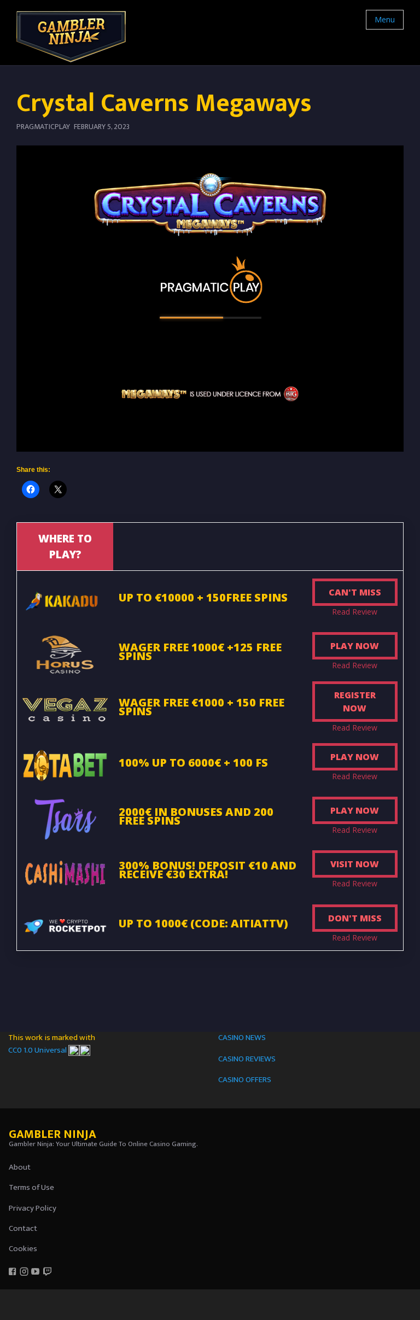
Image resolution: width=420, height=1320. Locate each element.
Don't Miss (355, 918)
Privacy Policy (32, 1208)
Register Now (355, 701)
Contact (23, 1228)
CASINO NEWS (242, 1037)
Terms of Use (31, 1187)
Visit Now (354, 864)
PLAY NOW (354, 646)
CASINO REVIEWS (247, 1059)
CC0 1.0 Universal (38, 1050)
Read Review (354, 611)
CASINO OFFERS (244, 1080)
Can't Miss (355, 592)
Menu (385, 19)
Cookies (23, 1248)
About (20, 1167)
